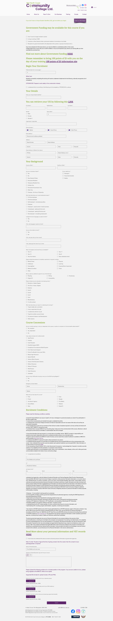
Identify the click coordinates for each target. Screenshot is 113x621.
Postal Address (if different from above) (34, 150)
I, (26, 457)
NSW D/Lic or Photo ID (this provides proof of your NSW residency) (40, 586)
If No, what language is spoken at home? (34, 224)
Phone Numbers (29, 127)
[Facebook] (82, 5)
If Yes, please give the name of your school (35, 243)
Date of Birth (50, 111)
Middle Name (50, 105)
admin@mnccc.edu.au (63, 607)
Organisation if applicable (31, 121)
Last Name (70, 105)
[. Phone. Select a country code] (49, 130)
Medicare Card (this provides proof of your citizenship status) (39, 578)
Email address (29, 133)
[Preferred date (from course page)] (27, 72)
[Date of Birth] (48, 114)
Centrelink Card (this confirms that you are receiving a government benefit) (41, 594)
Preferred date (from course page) (33, 69)
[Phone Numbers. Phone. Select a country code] (28, 130)
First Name (28, 105)
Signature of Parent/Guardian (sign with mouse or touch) (38, 552)
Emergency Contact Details (31, 383)
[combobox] (56, 473)
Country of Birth (29, 165)
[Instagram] (85, 5)
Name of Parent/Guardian (31, 546)
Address (28, 139)
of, (27, 463)
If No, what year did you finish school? (34, 237)
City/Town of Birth (61, 165)
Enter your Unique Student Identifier (34, 94)
